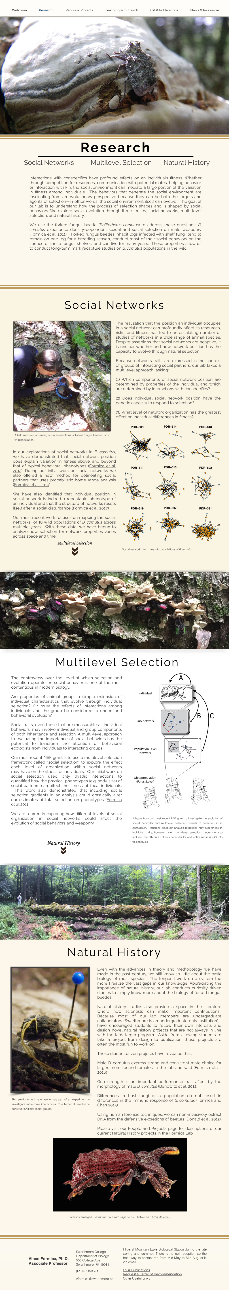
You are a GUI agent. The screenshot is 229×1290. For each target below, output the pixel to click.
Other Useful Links (136, 1278)
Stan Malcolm (161, 1217)
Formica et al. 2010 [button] (31, 484)
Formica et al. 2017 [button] (90, 508)
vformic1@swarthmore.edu (95, 1279)
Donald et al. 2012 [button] (203, 1119)
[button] (49, 234)
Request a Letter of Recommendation (152, 1274)
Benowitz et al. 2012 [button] (177, 1086)
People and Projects (147, 1128)
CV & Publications (136, 1270)
